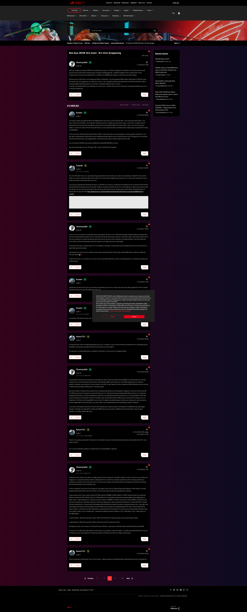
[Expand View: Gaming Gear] (109, 15)
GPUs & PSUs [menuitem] (83, 16)
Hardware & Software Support (100, 43)
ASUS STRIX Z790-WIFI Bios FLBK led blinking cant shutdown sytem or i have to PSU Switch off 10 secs (166, 94)
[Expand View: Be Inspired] (80, 10)
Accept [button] (134, 316)
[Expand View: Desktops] (121, 10)
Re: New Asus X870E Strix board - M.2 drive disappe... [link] (140, 43)
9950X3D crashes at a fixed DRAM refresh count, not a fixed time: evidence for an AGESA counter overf (166, 70)
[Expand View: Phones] (153, 10)
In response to (83, 171)
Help (173, 13)
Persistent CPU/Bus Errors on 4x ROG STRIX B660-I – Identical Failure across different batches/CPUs (165, 108)
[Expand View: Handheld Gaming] (144, 10)
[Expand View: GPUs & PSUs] (88, 15)
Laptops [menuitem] (126, 10)
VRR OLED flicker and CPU (162, 59)
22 (122, 578)
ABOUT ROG (62, 590)
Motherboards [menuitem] (71, 16)
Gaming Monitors (160, 61)
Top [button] (70, 607)
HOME (69, 590)
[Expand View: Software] (99, 10)
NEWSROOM (75, 590)
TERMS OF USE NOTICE (144, 596)
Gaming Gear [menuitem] (104, 16)
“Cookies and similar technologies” (119, 311)
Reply (144, 95)
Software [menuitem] (95, 10)
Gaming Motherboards (117, 43)
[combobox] (123, 30)
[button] (71, 95)
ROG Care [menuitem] (85, 10)
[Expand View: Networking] (120, 15)
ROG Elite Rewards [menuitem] (128, 16)
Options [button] (176, 43)
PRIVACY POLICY (155, 596)
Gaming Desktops (160, 75)
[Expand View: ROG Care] (90, 10)
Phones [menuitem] (149, 10)
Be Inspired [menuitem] (75, 10)
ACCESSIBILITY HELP (87, 590)
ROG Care (87, 43)
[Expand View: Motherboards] (76, 15)
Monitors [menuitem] (93, 16)
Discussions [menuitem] (106, 10)
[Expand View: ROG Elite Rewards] (135, 15)
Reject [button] (113, 316)
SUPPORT (149, 3)
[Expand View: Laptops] (130, 10)
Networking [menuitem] (116, 16)
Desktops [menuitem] (116, 10)
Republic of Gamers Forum (75, 43)
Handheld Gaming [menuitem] (138, 10)
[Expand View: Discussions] (111, 10)
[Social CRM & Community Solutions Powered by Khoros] (175, 608)
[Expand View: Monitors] (98, 15)
